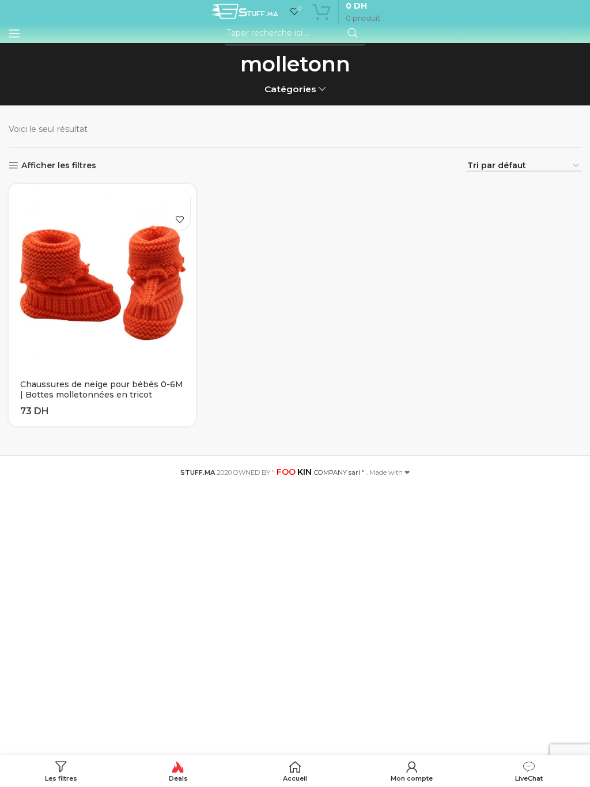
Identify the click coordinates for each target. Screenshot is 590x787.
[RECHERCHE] (353, 33)
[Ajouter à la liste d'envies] (180, 220)
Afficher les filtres (58, 166)
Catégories (290, 89)
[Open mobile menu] (14, 33)
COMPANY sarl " (321, 472)
